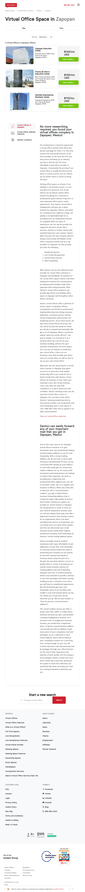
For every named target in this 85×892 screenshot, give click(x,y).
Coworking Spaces (13, 758)
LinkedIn (48, 798)
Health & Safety (12, 820)
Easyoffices (26, 867)
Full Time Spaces (12, 732)
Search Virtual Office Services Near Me (21, 776)
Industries (46, 723)
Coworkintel (26, 873)
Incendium (7, 878)
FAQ (7, 789)
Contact (8, 794)
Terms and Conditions (14, 816)
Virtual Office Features (14, 723)
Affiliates (46, 745)
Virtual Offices (11, 718)
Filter (61, 28)
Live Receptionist (12, 736)
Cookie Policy (10, 807)
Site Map (9, 811)
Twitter (48, 794)
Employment (47, 740)
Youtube (48, 803)
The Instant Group (28, 870)
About (44, 718)
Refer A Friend (11, 825)
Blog (46, 807)
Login (7, 798)
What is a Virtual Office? (15, 727)
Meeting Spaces (11, 749)
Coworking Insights (10, 873)
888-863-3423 (69, 5)
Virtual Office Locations (25, 10)
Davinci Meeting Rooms (11, 875)
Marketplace (10, 767)
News (44, 727)
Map (23, 28)
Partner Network (49, 749)
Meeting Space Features (15, 754)
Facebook (49, 789)
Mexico (39, 10)
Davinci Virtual (9, 10)
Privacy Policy (11, 803)
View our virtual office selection (53, 416)
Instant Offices (9, 867)
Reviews (45, 732)
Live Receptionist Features (16, 740)
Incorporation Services (14, 771)
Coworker (7, 870)
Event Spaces (11, 762)
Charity (45, 736)
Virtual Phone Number (14, 745)
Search (59, 700)
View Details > (68, 59)
